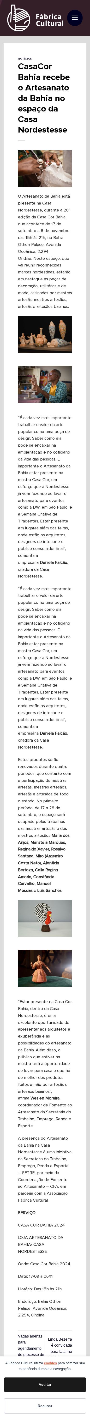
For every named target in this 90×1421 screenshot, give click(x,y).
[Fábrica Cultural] (35, 18)
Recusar (45, 1406)
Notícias (25, 58)
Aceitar (45, 1384)
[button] (74, 18)
